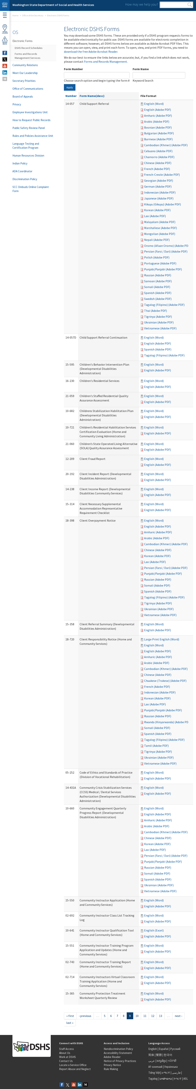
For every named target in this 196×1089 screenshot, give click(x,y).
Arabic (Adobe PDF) (156, 121)
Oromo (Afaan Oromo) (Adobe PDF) (167, 246)
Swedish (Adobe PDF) (158, 299)
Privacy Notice (112, 1065)
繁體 (159, 1055)
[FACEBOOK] (5, 53)
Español (163, 1049)
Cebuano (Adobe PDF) (158, 151)
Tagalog (153, 1078)
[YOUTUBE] (5, 66)
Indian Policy (19, 163)
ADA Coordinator (22, 171)
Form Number (73, 69)
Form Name (141, 69)
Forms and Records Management (105, 61)
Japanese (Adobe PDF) (158, 198)
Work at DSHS (67, 1057)
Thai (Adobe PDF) (155, 311)
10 (137, 1016)
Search (189, 5)
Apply (69, 87)
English (153, 1049)
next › (178, 1016)
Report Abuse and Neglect (75, 1069)
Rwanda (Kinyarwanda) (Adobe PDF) (167, 722)
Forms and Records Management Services (27, 56)
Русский (175, 1049)
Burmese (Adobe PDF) (158, 139)
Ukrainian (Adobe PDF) (159, 322)
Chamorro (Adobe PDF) (159, 157)
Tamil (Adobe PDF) (156, 746)
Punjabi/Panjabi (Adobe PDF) (163, 269)
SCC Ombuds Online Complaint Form (30, 189)
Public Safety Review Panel (28, 128)
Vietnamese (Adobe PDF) (160, 328)
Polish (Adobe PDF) (156, 257)
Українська (171, 1066)
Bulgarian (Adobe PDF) (159, 133)
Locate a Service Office (73, 1065)
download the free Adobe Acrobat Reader (90, 51)
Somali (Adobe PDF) (157, 287)
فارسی (175, 1072)
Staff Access (66, 1049)
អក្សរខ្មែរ (161, 1061)
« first (70, 1016)
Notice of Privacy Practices (120, 1061)
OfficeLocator (5, 32)
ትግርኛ (177, 1078)
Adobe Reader (112, 1057)
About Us (64, 1053)
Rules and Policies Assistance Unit (32, 136)
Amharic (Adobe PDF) (158, 115)
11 (144, 1016)
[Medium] (85, 1085)
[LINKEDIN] (5, 72)
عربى (151, 1061)
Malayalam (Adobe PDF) (159, 222)
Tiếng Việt (154, 1072)
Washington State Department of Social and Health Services (53, 5)
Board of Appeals (22, 96)
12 (152, 1016)
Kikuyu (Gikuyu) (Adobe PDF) (162, 204)
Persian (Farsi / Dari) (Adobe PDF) (165, 251)
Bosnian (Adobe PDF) (158, 127)
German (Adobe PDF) (158, 186)
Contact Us (66, 1061)
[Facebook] (62, 1085)
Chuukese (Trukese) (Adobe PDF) (165, 681)
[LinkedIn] (79, 1085)
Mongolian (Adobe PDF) (159, 234)
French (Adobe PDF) (157, 169)
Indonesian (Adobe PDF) (160, 192)
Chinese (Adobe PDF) (157, 163)
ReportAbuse (4, 43)
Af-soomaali (155, 1066)
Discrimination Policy (24, 179)
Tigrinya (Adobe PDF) (158, 316)
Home (15, 15)
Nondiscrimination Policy (118, 1049)
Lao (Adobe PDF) (155, 216)
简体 (151, 1055)
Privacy (16, 104)
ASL (185, 1078)
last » (69, 1023)
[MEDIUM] (5, 79)
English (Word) (154, 104)
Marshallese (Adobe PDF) (160, 228)
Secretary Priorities (24, 81)
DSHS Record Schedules (28, 48)
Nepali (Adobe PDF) (157, 240)
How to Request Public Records (31, 120)
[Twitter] (67, 1085)
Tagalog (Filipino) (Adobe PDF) (164, 305)
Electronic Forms (22, 41)
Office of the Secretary (32, 15)
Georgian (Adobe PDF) (158, 180)
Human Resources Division (28, 155)
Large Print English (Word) (161, 639)
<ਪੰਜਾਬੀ (172, 1061)
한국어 (168, 1055)
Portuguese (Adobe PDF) (160, 263)
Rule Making (111, 1069)
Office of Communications (27, 88)
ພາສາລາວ (166, 1078)
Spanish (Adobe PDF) (157, 293)
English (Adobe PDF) (157, 110)
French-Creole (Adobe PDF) (162, 174)
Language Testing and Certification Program (25, 145)
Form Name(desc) (92, 96)
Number (71, 96)
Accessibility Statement (118, 1053)
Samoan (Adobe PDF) (158, 281)
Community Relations (25, 65)
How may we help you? (141, 4)
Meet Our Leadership (25, 73)
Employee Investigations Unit (30, 112)
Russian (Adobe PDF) (157, 275)
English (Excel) (154, 930)
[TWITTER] (5, 59)
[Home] (5, 5)
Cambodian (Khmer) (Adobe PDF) (166, 145)
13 (160, 1016)
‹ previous (85, 1016)
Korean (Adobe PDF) (157, 210)
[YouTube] (73, 1085)
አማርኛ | (166, 1072)
